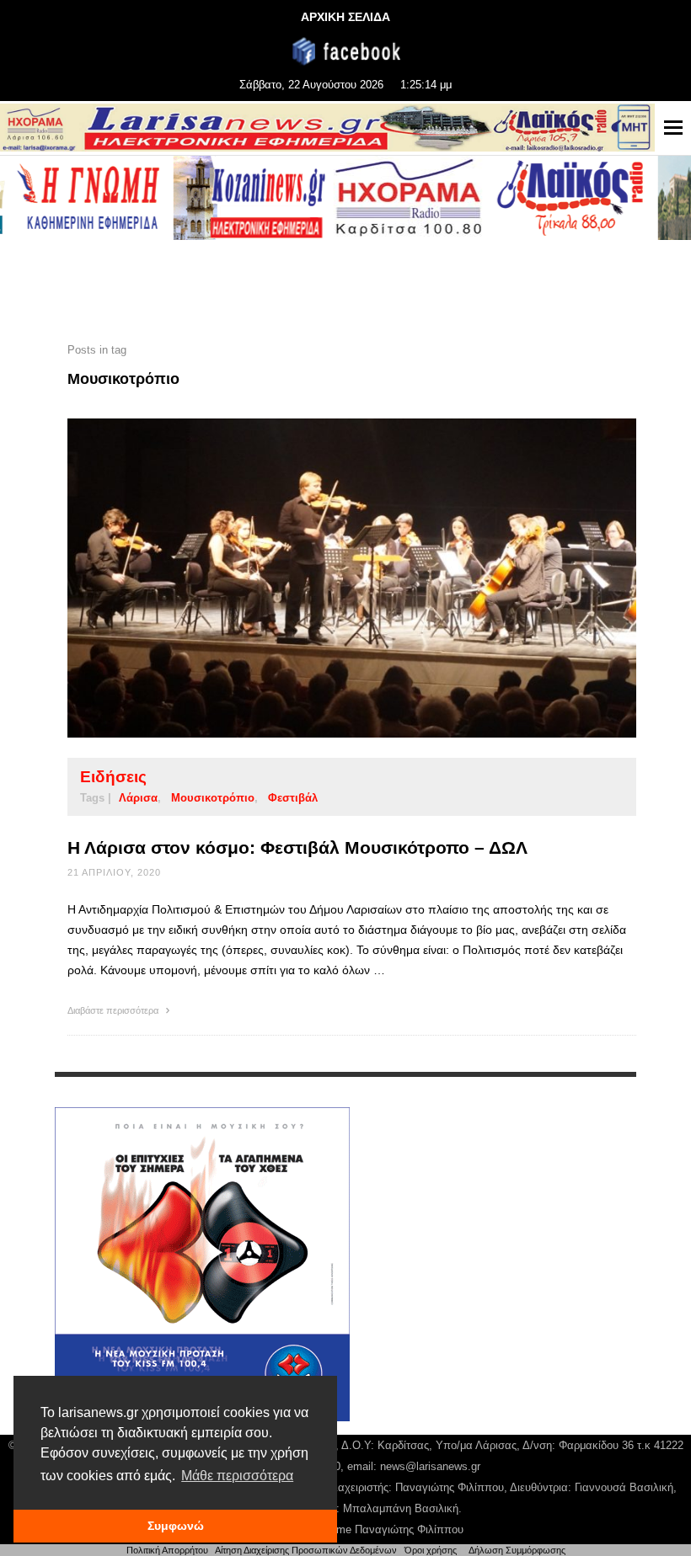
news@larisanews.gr (430, 1466)
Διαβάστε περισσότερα (114, 1010)
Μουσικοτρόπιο (212, 797)
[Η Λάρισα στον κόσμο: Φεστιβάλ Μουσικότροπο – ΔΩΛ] (325, 577)
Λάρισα (138, 797)
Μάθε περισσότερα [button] (237, 1475)
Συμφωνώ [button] (175, 1525)
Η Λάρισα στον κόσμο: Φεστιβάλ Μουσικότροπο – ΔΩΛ (297, 847)
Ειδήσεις (113, 777)
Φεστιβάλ (293, 797)
